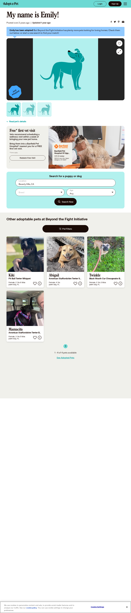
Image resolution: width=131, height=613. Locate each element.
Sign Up (115, 4)
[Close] (127, 607)
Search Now (67, 202)
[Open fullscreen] (119, 51)
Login (100, 4)
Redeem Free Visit (27, 158)
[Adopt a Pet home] (10, 3)
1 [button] (65, 346)
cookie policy (31, 608)
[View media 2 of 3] (29, 109)
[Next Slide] (120, 69)
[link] (111, 22)
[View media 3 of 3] (44, 109)
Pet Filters (67, 229)
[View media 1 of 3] (14, 109)
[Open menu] (125, 3)
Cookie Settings (97, 607)
